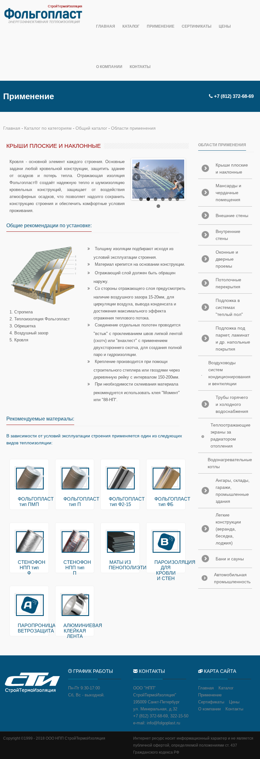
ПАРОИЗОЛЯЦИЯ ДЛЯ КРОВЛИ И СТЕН (165, 570)
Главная (105, 26)
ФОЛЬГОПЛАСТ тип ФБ (165, 501)
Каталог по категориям (48, 128)
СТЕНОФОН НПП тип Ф (29, 567)
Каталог (131, 26)
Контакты (140, 67)
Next (179, 177)
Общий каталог (91, 128)
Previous (137, 177)
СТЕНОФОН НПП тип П (74, 567)
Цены (225, 26)
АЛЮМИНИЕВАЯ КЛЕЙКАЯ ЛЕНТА (74, 631)
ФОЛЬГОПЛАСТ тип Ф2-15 (120, 501)
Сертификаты (196, 26)
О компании (109, 67)
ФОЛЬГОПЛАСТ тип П (74, 501)
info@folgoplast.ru (163, 723)
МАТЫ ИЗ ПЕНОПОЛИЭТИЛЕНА (120, 564)
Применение (160, 26)
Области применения (133, 128)
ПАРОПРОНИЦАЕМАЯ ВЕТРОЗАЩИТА (29, 628)
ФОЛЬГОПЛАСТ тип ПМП (29, 501)
